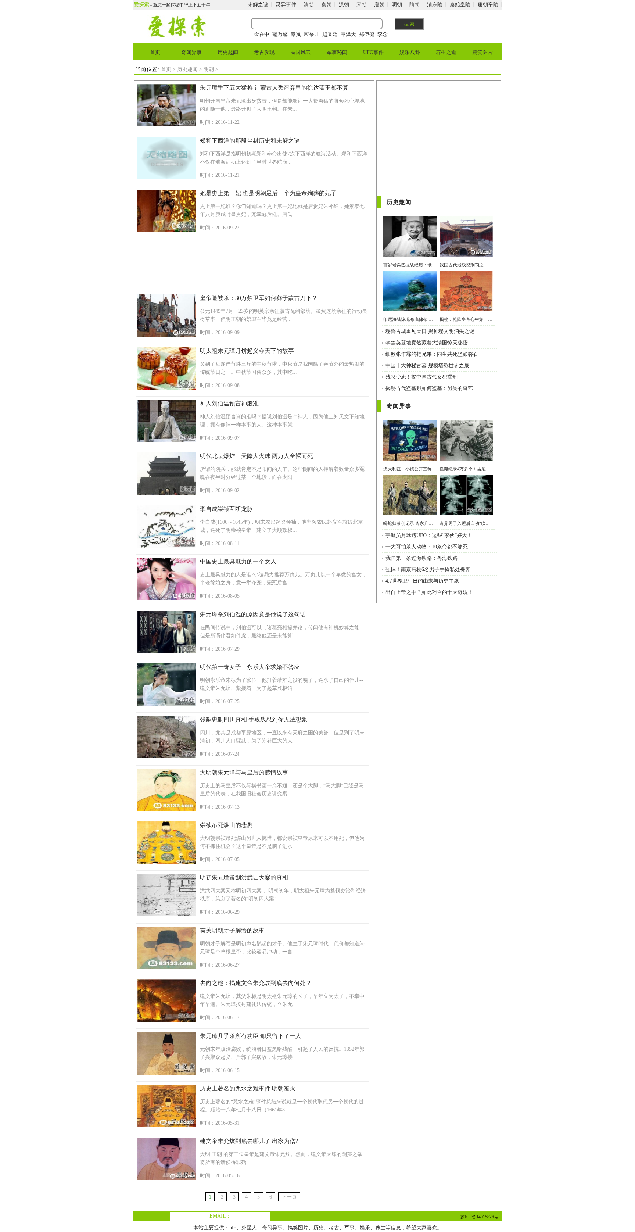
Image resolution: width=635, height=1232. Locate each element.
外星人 (249, 1228)
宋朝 (361, 4)
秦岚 (296, 34)
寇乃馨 (280, 34)
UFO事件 (373, 52)
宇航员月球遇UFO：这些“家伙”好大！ (428, 535)
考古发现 (264, 52)
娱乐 (365, 1228)
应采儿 (311, 34)
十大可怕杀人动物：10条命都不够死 (426, 546)
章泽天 (348, 34)
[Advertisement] (250, 266)
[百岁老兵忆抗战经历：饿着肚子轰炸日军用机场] (410, 255)
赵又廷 (330, 34)
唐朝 (379, 4)
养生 (380, 1228)
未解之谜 (258, 4)
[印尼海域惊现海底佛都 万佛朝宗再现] (410, 309)
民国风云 (300, 52)
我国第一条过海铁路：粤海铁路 (421, 558)
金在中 (261, 34)
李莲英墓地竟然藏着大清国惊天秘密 (426, 342)
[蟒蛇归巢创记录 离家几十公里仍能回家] (410, 513)
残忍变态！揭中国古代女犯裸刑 (421, 377)
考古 (334, 1228)
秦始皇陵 (460, 4)
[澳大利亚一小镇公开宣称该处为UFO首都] (410, 459)
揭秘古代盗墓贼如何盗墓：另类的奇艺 (429, 388)
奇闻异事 (191, 52)
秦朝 (326, 4)
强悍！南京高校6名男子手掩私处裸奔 (427, 569)
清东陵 (434, 4)
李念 (382, 34)
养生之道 (446, 52)
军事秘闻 (337, 52)
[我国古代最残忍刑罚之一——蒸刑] (466, 255)
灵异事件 (286, 4)
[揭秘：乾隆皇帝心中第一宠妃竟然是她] (466, 309)
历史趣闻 (228, 52)
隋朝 (414, 4)
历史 (318, 1228)
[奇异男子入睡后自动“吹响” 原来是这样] (466, 513)
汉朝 (344, 4)
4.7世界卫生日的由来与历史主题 (422, 581)
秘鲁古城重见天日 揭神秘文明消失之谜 (429, 331)
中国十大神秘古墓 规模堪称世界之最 (427, 365)
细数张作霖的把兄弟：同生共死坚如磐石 (431, 354)
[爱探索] (176, 36)
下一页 (289, 1197)
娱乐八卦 (409, 52)
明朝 (397, 4)
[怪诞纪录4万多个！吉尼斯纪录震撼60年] (466, 459)
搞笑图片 (482, 52)
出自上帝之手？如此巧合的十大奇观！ (429, 592)
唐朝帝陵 (488, 4)
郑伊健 (366, 34)
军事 (349, 1228)
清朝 (309, 4)
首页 (155, 52)
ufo (232, 1228)
